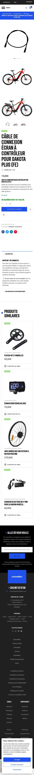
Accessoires (7, 499)
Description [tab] (9, 254)
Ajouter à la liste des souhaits (30, 209)
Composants (17, 14)
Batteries (14, 499)
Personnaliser (17, 769)
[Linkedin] (18, 631)
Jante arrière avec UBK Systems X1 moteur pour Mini (16, 452)
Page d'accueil (7, 14)
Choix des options (14, 414)
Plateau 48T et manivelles (13, 355)
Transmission (16, 353)
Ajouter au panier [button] (14, 366)
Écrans (14, 401)
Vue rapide (29, 366)
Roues (20, 448)
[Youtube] (21, 631)
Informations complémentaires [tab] (15, 291)
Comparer (3, 214)
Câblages (26, 14)
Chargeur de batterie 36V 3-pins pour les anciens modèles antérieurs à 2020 (16, 504)
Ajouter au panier (14, 209)
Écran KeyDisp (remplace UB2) (15, 403)
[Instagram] (15, 631)
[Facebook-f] (13, 631)
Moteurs (14, 448)
